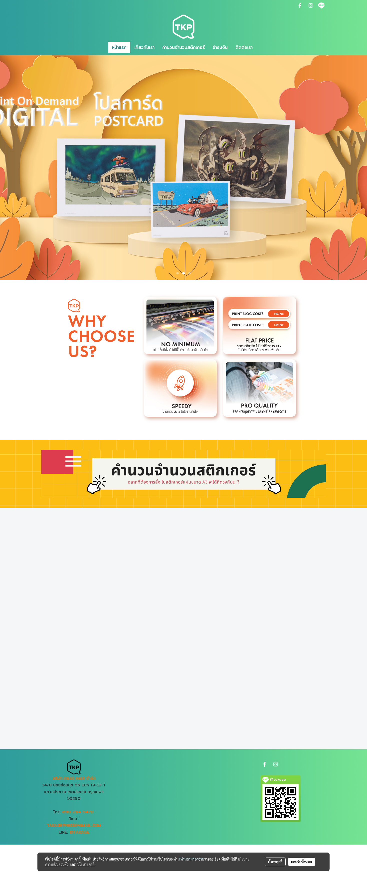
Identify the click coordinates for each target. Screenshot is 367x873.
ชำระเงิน (220, 47)
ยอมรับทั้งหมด (301, 862)
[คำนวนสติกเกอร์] (183, 473)
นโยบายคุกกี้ (86, 864)
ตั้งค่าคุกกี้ (275, 862)
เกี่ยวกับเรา (144, 47)
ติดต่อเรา (244, 47)
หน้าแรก (119, 47)
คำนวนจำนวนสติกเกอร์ (183, 47)
